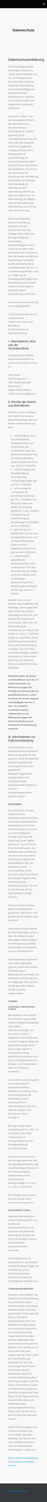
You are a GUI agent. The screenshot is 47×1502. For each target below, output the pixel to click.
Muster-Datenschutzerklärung (23, 1458)
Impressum (10, 1491)
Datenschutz (22, 1491)
